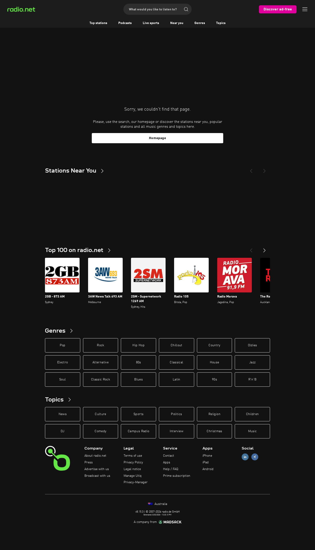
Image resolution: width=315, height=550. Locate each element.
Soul (62, 379)
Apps (166, 462)
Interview (176, 431)
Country (214, 345)
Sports (138, 414)
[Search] (186, 9)
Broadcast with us (97, 475)
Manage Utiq (133, 475)
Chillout (176, 345)
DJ (62, 431)
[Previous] (251, 169)
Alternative (100, 362)
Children (252, 414)
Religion (214, 414)
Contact (168, 455)
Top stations (98, 23)
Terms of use (133, 455)
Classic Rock (100, 379)
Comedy (100, 431)
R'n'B (252, 379)
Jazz (252, 362)
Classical (176, 362)
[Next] (264, 169)
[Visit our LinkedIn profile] (245, 457)
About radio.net (95, 455)
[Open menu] (305, 9)
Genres (199, 23)
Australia (160, 504)
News (63, 414)
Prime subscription (176, 475)
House (214, 362)
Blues (138, 379)
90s (214, 379)
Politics (176, 414)
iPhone (207, 455)
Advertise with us (96, 469)
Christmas (214, 431)
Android (208, 469)
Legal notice (132, 469)
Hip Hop (138, 345)
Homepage (157, 138)
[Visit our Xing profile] (255, 457)
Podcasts (125, 23)
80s (138, 362)
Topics (221, 23)
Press (88, 462)
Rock (100, 345)
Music (252, 431)
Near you (176, 23)
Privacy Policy (133, 462)
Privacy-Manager (136, 482)
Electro (62, 362)
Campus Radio (138, 431)
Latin (176, 379)
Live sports (151, 23)
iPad (205, 462)
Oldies (252, 345)
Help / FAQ (170, 469)
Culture (100, 414)
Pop (62, 345)
